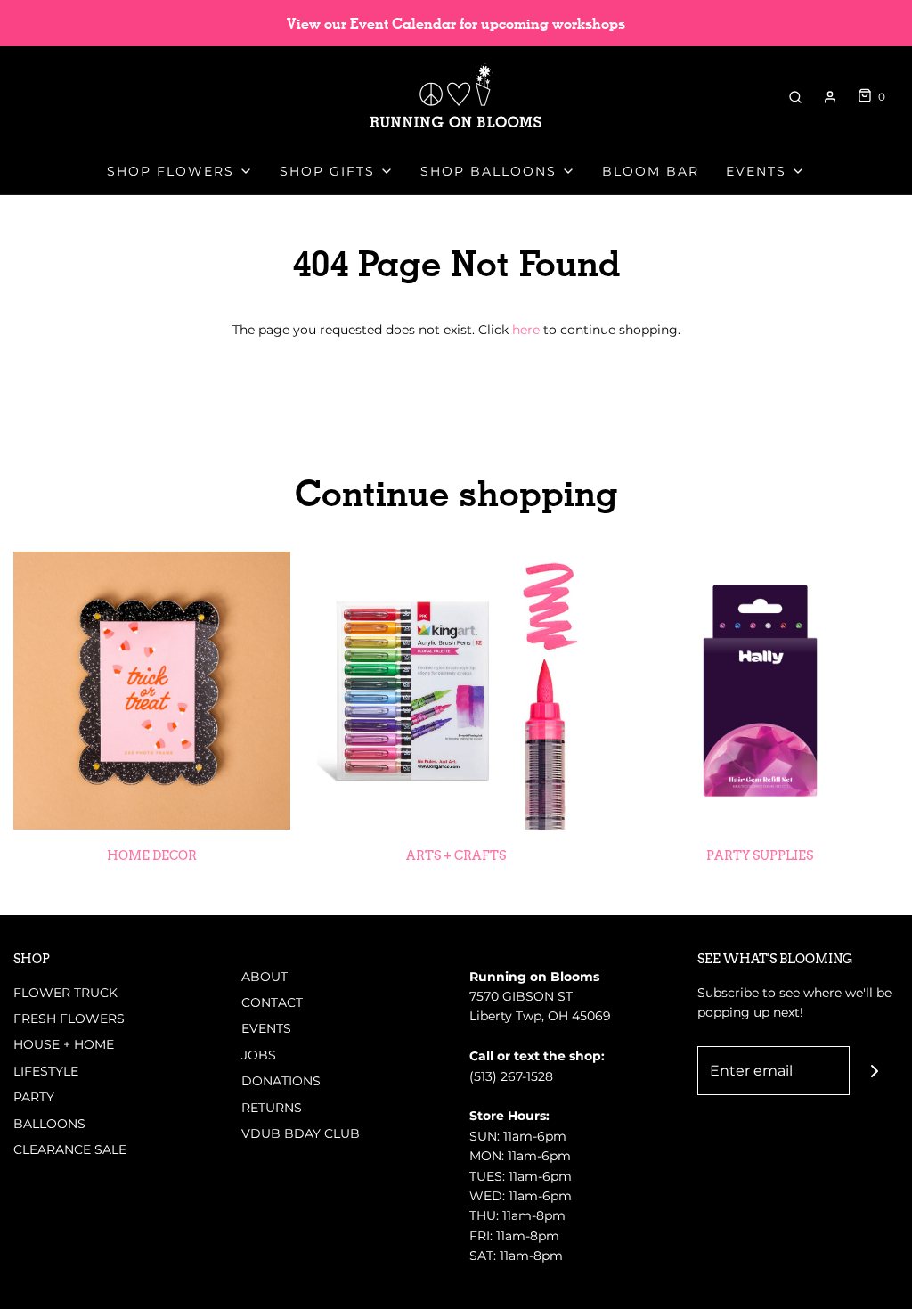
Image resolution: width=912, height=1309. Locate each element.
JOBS (258, 1055)
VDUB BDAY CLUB (300, 1133)
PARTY (33, 1097)
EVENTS (266, 1028)
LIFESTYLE (45, 1071)
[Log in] (830, 97)
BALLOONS (49, 1124)
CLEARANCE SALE (69, 1149)
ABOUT (264, 977)
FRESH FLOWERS (69, 1018)
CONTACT (272, 1002)
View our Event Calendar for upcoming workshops (456, 23)
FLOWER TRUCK (65, 993)
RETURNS (271, 1108)
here (526, 330)
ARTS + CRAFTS (456, 855)
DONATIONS (281, 1081)
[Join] (874, 1070)
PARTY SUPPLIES (759, 855)
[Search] (795, 97)
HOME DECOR (152, 855)
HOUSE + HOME (63, 1044)
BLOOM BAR (650, 171)
